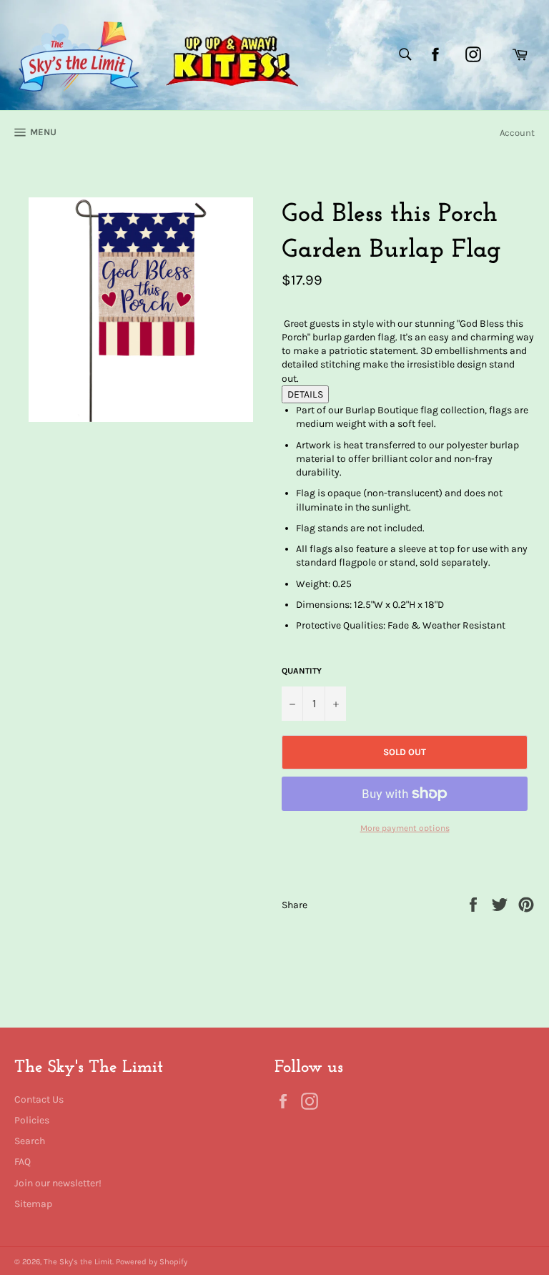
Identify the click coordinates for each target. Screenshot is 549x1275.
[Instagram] (473, 54)
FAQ (22, 1162)
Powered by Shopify (151, 1261)
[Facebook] (435, 54)
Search (29, 1141)
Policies (31, 1120)
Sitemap (33, 1204)
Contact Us (39, 1099)
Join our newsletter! (58, 1183)
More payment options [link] (405, 828)
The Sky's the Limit (78, 1261)
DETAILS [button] (305, 394)
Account (517, 132)
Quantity (302, 671)
